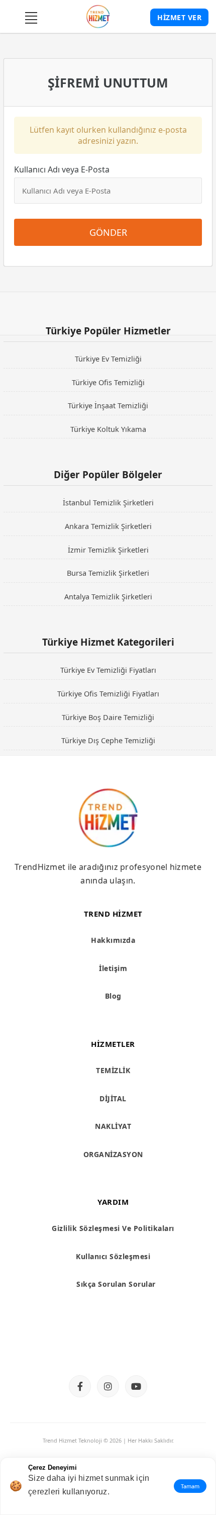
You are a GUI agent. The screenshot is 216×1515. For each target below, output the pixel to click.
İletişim (113, 968)
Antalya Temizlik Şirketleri (108, 596)
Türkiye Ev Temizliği (108, 358)
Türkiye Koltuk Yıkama (108, 429)
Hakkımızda (113, 940)
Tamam (190, 1486)
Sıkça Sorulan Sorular (116, 1284)
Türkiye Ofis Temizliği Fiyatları (108, 693)
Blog (113, 996)
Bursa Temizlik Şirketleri (108, 573)
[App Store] (67, 1349)
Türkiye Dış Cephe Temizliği (108, 740)
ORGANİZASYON (113, 1154)
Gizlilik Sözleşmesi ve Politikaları (113, 1228)
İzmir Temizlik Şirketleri (108, 550)
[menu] (31, 17)
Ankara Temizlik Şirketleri (108, 526)
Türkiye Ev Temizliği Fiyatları (108, 670)
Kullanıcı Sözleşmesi (113, 1256)
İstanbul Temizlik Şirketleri (108, 502)
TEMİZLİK (113, 1070)
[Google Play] (148, 1349)
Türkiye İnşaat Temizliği (108, 405)
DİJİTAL (113, 1098)
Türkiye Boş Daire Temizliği (108, 717)
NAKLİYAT (113, 1126)
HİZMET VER (179, 17)
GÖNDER (108, 232)
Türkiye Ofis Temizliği (108, 382)
